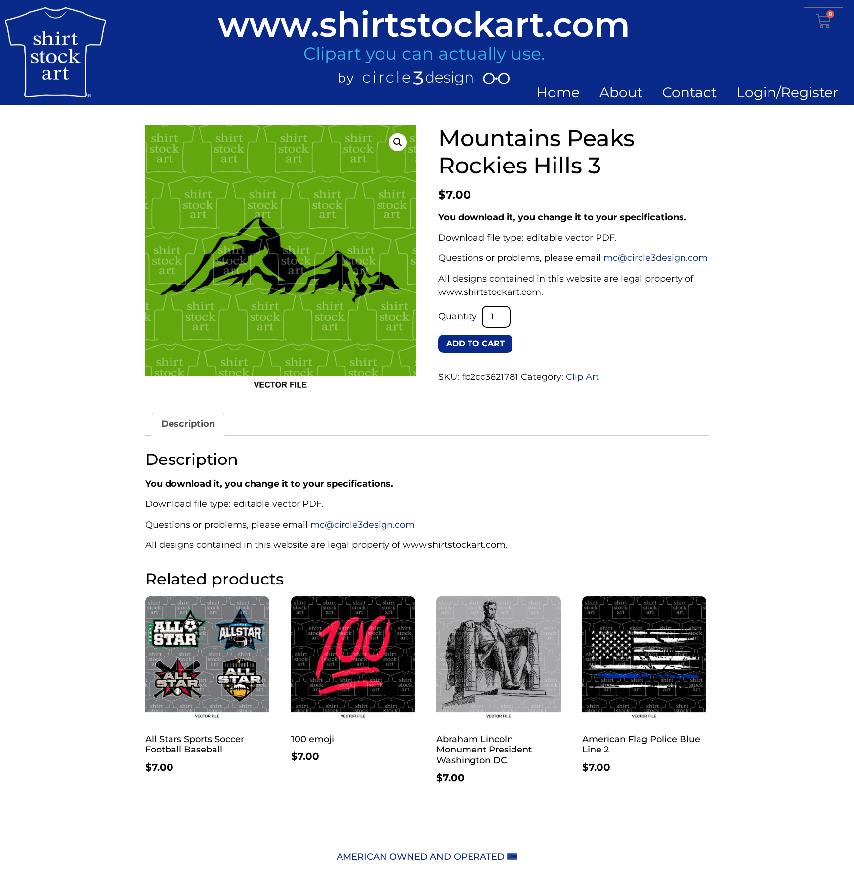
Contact (689, 92)
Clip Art (582, 377)
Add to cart (475, 343)
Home (558, 92)
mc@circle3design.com (655, 257)
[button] (398, 142)
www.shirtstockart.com (424, 24)
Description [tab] (188, 423)
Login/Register (787, 92)
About (620, 92)
